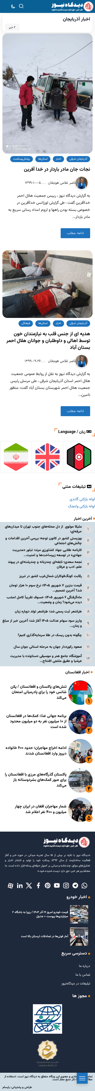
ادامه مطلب (75, 233)
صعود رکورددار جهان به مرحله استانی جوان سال (48, 647)
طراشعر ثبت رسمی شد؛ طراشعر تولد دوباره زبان (48, 611)
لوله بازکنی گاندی (82, 499)
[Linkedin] (19, 886)
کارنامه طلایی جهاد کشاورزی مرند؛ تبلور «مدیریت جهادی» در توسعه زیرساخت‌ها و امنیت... (47, 552)
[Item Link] (80, 692)
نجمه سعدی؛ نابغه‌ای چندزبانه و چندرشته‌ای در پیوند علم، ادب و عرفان (45, 564)
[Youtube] (56, 886)
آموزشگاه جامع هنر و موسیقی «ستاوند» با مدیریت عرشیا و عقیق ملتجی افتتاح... (46, 658)
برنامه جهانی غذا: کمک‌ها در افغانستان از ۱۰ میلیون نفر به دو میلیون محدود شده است (36, 721)
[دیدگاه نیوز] (72, 7)
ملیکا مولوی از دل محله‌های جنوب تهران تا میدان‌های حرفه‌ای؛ (43, 529)
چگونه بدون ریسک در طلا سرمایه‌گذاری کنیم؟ (50, 635)
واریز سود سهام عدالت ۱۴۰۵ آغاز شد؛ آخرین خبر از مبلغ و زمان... (42, 623)
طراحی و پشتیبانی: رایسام (17, 1087)
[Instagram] (66, 886)
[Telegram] (75, 886)
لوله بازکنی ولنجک (81, 506)
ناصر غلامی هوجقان (61, 183)
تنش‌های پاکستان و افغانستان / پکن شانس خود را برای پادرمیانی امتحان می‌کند (38, 692)
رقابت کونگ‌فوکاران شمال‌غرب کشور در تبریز (50, 576)
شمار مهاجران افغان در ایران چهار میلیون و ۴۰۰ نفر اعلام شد (40, 809)
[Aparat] (10, 886)
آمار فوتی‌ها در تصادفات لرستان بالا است (44, 936)
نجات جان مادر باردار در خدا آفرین (57, 169)
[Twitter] (29, 886)
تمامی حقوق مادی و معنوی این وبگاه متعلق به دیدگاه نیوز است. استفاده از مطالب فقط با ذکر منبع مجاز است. (48, 1078)
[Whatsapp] (84, 886)
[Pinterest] (47, 886)
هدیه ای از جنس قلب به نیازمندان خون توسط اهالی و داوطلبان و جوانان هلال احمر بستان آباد (48, 341)
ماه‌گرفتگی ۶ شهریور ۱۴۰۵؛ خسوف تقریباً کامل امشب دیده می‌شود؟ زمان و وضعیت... (44, 600)
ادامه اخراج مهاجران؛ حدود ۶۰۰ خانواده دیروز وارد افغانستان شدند (36, 751)
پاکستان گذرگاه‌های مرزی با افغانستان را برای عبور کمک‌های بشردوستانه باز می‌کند (35, 780)
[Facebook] (38, 886)
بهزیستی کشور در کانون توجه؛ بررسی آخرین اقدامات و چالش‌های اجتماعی (43, 541)
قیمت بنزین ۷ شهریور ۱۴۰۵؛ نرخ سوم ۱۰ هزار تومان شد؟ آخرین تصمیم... (45, 588)
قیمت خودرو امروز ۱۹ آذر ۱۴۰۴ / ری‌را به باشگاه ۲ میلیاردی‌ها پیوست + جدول (40, 914)
